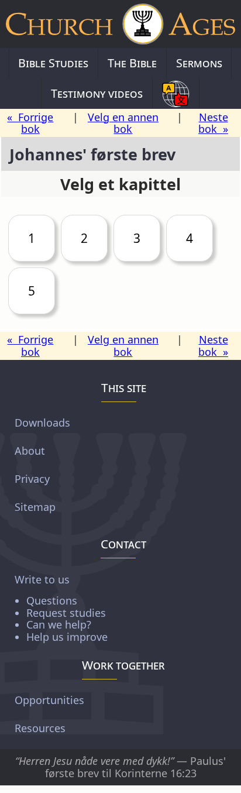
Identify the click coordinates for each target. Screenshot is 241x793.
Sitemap (35, 507)
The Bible (132, 63)
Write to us (61, 607)
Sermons (199, 63)
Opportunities (49, 700)
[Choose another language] (175, 93)
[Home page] (120, 24)
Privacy (32, 479)
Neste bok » (213, 123)
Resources (40, 728)
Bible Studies (53, 63)
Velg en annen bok (123, 123)
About (30, 451)
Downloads (42, 423)
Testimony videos (97, 93)
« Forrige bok (30, 123)
